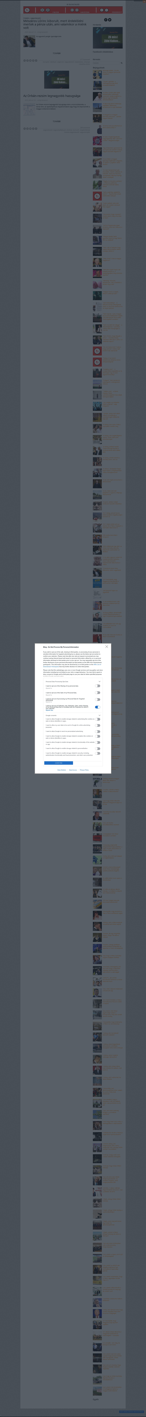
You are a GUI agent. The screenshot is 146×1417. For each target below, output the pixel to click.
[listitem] (73, 681)
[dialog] (73, 708)
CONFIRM (58, 763)
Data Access (73, 770)
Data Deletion (62, 770)
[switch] (97, 686)
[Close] (107, 647)
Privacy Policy (84, 770)
